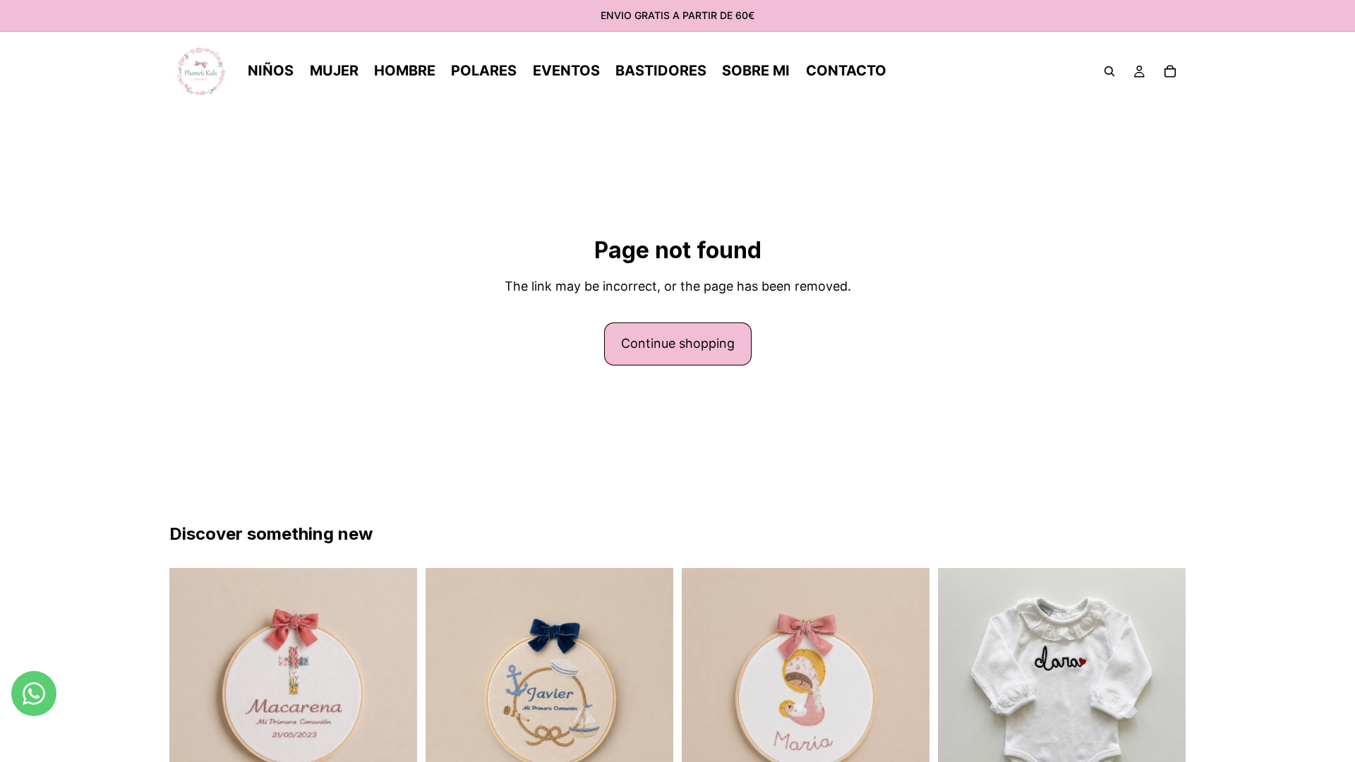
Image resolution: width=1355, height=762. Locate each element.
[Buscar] (1109, 71)
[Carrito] (1170, 71)
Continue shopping (678, 343)
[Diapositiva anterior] (703, 692)
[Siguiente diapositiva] (908, 692)
